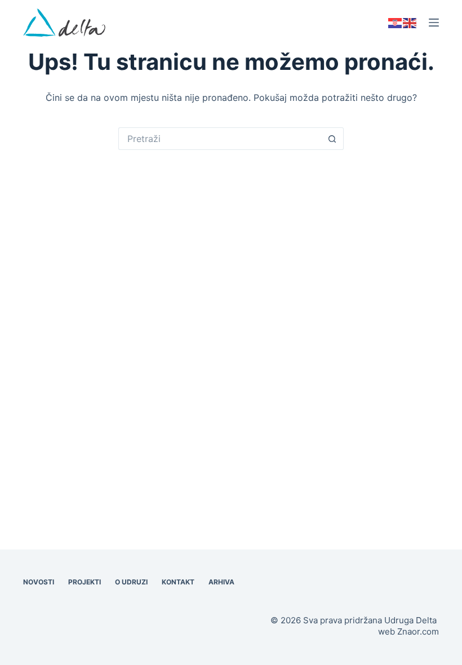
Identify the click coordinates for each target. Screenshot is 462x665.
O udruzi (131, 582)
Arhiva (221, 582)
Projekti (84, 582)
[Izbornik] (434, 22)
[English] (410, 22)
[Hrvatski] (395, 22)
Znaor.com (418, 631)
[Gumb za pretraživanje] (332, 138)
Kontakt (178, 582)
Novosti (38, 582)
